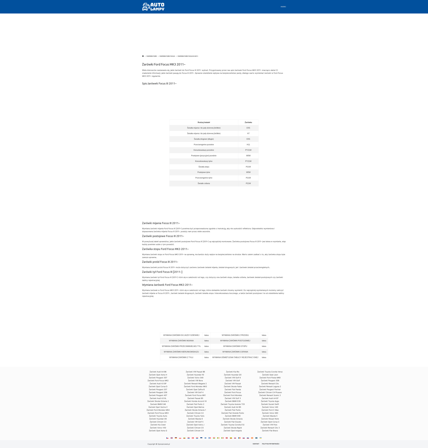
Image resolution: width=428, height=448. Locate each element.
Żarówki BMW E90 (233, 416)
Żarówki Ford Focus (232, 392)
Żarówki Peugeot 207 (158, 389)
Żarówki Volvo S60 (270, 413)
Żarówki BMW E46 (158, 404)
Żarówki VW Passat (232, 383)
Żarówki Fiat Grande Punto (232, 413)
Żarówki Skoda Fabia (233, 386)
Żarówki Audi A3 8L (158, 398)
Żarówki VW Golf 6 (233, 378)
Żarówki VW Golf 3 (233, 398)
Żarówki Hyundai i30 (158, 419)
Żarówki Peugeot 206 (158, 392)
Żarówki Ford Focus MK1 (195, 395)
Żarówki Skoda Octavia (233, 419)
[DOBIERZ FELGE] (143, 56)
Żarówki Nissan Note (270, 419)
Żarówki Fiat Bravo (270, 430)
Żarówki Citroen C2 (195, 413)
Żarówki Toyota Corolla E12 (232, 425)
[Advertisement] (214, 36)
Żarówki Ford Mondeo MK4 (158, 410)
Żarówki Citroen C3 (158, 422)
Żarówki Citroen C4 (195, 430)
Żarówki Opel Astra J (195, 425)
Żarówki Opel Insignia (233, 430)
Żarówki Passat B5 (195, 398)
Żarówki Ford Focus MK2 (158, 380)
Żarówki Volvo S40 (195, 378)
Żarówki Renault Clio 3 (270, 428)
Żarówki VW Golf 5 (195, 422)
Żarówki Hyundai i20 (232, 375)
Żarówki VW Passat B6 (195, 372)
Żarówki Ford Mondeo (232, 395)
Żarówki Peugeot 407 (158, 395)
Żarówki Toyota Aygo (270, 401)
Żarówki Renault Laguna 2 (270, 386)
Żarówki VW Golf (232, 380)
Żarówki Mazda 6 (195, 419)
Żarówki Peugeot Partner (270, 389)
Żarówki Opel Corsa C (270, 422)
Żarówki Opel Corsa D (158, 386)
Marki (283, 7)
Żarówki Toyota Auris (158, 416)
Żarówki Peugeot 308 (270, 380)
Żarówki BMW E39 (233, 401)
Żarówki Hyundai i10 (195, 375)
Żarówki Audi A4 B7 (270, 398)
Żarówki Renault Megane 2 (195, 383)
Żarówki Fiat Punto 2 (195, 404)
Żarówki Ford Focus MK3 (158, 413)
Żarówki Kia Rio (232, 372)
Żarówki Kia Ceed (158, 425)
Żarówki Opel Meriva (195, 407)
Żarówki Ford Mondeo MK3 (195, 386)
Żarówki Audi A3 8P (158, 383)
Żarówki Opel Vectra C (158, 407)
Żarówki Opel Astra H (158, 375)
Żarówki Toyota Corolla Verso (270, 372)
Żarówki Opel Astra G (158, 430)
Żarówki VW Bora (195, 380)
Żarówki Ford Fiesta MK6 (270, 378)
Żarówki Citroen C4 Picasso (270, 392)
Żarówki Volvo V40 (270, 407)
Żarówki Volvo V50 (158, 428)
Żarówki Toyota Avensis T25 (233, 404)
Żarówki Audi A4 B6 (158, 372)
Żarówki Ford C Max (270, 410)
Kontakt (256, 444)
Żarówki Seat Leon (270, 375)
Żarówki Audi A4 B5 (232, 407)
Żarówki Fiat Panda (233, 389)
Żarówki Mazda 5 (270, 416)
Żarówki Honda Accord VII (195, 401)
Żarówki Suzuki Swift (270, 404)
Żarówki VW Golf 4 (195, 392)
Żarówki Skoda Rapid (233, 428)
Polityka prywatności (270, 444)
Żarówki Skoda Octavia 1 (195, 410)
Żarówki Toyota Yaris (195, 416)
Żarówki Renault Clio (270, 383)
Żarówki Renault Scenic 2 (270, 395)
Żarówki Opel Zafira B (195, 389)
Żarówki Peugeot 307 (158, 378)
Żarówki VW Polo (270, 425)
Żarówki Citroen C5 (195, 428)
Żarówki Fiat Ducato (232, 422)
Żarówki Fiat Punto (233, 410)
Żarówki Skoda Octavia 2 (158, 401)
